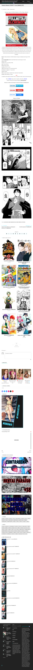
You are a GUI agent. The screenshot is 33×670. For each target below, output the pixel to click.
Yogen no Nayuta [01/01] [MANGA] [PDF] (9, 287)
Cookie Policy (13, 635)
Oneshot (21, 521)
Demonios (6, 527)
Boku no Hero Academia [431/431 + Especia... (8, 638)
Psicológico (22, 530)
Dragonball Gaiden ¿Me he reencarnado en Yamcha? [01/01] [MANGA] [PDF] (24, 287)
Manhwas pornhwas (4, 530)
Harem (3, 529)
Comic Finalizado (18, 518)
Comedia (29, 526)
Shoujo (21, 532)
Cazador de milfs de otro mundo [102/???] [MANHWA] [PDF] (13, 553)
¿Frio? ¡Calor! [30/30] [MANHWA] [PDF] (11, 561)
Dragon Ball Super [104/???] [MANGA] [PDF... (8, 655)
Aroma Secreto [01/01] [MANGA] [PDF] (24, 311)
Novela (17, 521)
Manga (8, 9)
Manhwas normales (27, 529)
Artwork (7, 518)
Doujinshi (22, 518)
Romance (15, 532)
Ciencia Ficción (24, 526)
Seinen (18, 532)
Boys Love (20, 526)
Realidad (27, 530)
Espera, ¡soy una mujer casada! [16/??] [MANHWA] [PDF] (13, 546)
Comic (14, 518)
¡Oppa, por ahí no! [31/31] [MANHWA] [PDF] (11, 605)
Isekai (12, 529)
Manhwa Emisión (4, 521)
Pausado (24, 521)
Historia (6, 529)
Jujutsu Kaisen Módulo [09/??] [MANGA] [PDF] (9, 309)
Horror (9, 529)
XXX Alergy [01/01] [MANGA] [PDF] (9, 335)
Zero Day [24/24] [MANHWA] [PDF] (10, 612)
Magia (17, 529)
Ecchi (15, 527)
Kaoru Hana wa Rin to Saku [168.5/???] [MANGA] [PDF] (24, 263)
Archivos (13, 624)
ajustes (16, 1)
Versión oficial (6, 59)
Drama (13, 527)
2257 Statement (14, 631)
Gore (28, 527)
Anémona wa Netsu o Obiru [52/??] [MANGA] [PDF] (24, 336)
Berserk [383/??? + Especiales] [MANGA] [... (8, 642)
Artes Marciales (12, 526)
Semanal (28, 521)
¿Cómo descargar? (23, 80)
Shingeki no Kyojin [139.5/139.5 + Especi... (8, 628)
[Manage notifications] (2, 665)
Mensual (14, 521)
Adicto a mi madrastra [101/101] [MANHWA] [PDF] (12, 583)
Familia (19, 527)
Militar (12, 530)
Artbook (3, 518)
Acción (3, 526)
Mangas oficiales (22, 529)
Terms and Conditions (14, 639)
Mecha (9, 530)
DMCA (13, 629)
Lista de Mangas (8, 590)
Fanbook (29, 518)
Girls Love (25, 527)
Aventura (16, 526)
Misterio (16, 530)
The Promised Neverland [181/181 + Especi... (8, 647)
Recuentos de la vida (4, 532)
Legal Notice (13, 637)
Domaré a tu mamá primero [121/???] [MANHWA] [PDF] (13, 568)
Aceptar (23, 1)
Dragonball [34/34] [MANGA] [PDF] (9, 260)
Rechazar (28, 1)
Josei (15, 529)
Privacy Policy (13, 633)
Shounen (24, 532)
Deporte (10, 527)
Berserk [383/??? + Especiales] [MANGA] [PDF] (12, 539)
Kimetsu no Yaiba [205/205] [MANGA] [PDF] (8, 633)
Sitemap (13, 641)
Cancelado (10, 518)
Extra (26, 518)
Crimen (3, 527)
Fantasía (22, 527)
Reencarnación (10, 532)
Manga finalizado (12, 9)
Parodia (19, 530)
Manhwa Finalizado (9, 521)
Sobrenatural (28, 532)
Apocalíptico (7, 526)
